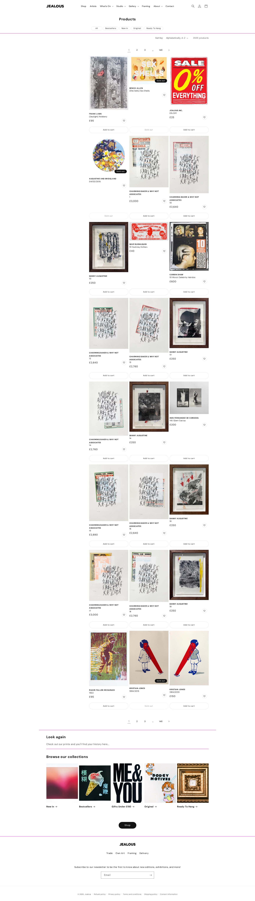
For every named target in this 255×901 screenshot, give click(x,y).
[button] (106, 6)
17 (90, 611)
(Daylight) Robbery (98, 116)
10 (171, 203)
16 (130, 529)
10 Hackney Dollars (138, 247)
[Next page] (169, 50)
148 (161, 50)
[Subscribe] (150, 875)
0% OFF (173, 113)
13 (130, 362)
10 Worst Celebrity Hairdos (183, 277)
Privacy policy (114, 894)
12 (90, 358)
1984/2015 (134, 691)
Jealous (88, 894)
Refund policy (100, 894)
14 (90, 445)
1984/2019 (174, 692)
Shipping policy (150, 894)
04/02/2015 (95, 181)
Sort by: (159, 38)
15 (90, 530)
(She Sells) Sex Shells (139, 91)
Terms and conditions (132, 894)
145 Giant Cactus (178, 420)
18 (130, 611)
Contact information (168, 894)
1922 (91, 693)
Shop (127, 825)
